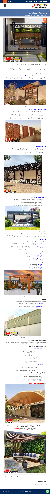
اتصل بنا (5, 1)
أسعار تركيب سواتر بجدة (41, 64)
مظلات (37, 63)
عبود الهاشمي (5, 491)
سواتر (40, 63)
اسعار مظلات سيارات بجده (27, 64)
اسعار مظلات (34, 64)
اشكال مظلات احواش (11, 64)
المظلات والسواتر (28, 342)
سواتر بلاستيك (36, 66)
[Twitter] (11, 1)
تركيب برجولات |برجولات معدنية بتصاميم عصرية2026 (36, 1)
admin (44, 63)
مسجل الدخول (40, 484)
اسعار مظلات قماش (19, 64)
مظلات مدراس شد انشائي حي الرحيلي (12, 476)
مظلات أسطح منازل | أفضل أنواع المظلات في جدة (23, 429)
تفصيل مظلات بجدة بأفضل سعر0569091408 (36, 383)
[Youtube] (8, 1)
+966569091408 (16, 428)
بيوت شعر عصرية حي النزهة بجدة (39, 476)
